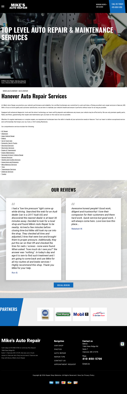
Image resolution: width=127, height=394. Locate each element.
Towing (3, 174)
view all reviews (63, 285)
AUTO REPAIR (23, 91)
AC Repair (4, 131)
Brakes (3, 138)
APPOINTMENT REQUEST (65, 364)
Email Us (86, 364)
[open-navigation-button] (2, 6)
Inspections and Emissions (10, 162)
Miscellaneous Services (9, 165)
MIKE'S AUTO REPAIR (10, 91)
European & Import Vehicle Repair (12, 155)
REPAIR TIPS (59, 357)
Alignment (4, 134)
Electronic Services (7, 148)
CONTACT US (60, 361)
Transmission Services (8, 169)
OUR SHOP (58, 346)
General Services (6, 157)
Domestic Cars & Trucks (9, 143)
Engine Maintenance (8, 153)
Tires (3, 167)
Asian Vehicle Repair (8, 136)
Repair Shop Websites (53, 375)
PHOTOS (58, 349)
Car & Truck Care (6, 141)
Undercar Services (7, 172)
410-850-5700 (117, 7)
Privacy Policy (89, 375)
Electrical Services (7, 145)
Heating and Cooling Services (10, 160)
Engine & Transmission (8, 150)
